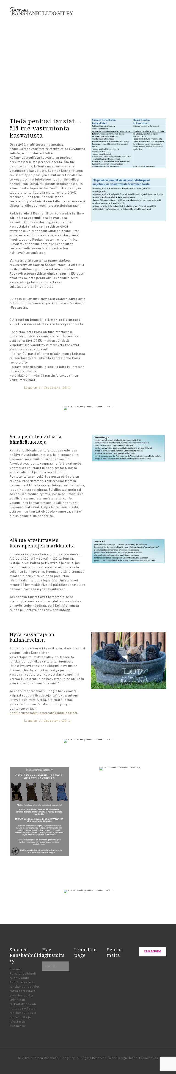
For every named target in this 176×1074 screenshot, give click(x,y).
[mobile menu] (159, 13)
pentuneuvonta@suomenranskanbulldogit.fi (43, 713)
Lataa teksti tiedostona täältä (47, 387)
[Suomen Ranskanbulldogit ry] (42, 11)
